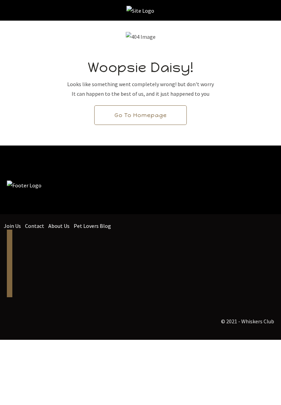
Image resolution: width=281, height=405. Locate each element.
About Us (59, 225)
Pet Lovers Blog (92, 225)
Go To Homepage (140, 115)
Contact (34, 225)
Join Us (12, 225)
